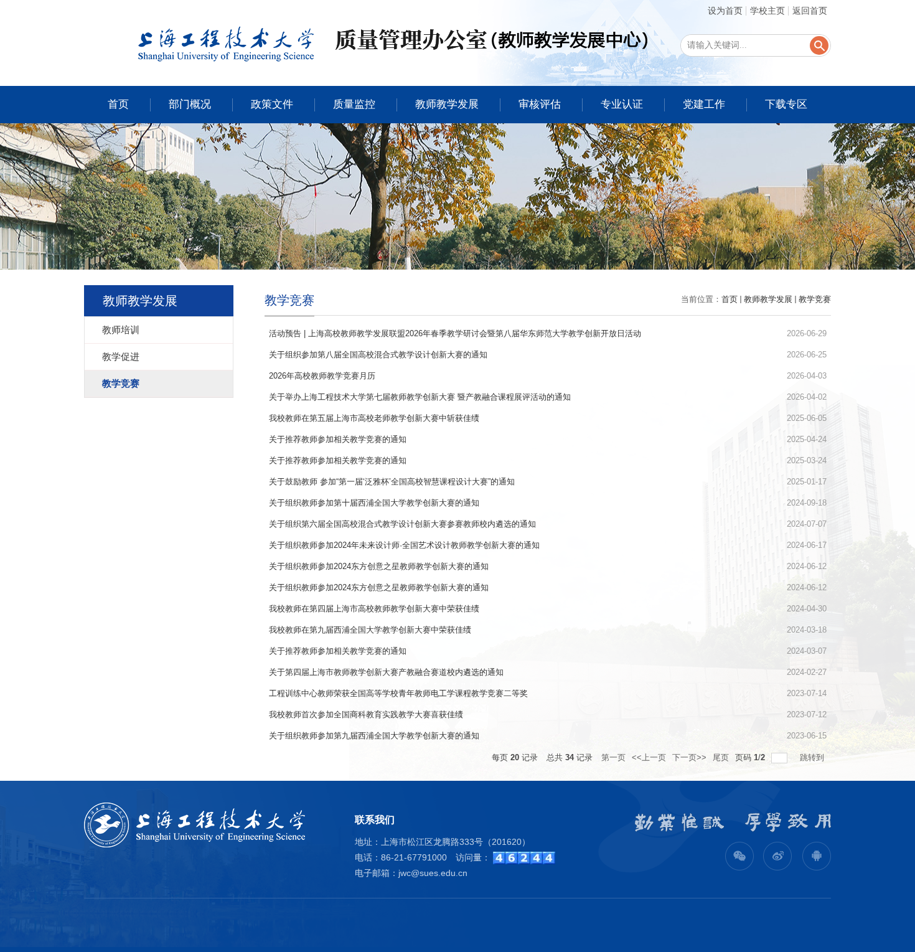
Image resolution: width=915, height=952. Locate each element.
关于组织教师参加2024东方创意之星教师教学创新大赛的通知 (379, 566)
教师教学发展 (447, 104)
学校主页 (767, 11)
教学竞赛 (815, 299)
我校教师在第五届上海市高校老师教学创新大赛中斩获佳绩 (374, 418)
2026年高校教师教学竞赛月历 (322, 375)
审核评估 (539, 104)
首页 (118, 104)
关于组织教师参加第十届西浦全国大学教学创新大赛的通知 (374, 502)
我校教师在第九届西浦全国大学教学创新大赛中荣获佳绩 (370, 629)
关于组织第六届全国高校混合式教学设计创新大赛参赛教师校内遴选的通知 (402, 524)
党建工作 (704, 104)
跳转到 (813, 757)
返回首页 (809, 11)
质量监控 (354, 104)
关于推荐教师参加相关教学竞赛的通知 (337, 439)
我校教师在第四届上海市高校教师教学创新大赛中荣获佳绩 (374, 608)
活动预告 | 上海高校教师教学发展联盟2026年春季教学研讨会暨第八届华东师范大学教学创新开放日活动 (455, 333)
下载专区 (786, 104)
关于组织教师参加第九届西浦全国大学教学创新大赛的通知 (374, 735)
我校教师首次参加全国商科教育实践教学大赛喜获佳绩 (366, 714)
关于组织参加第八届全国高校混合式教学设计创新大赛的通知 (378, 354)
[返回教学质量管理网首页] (367, 42)
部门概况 (190, 104)
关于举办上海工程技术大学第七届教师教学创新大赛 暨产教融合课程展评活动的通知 (420, 397)
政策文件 (272, 104)
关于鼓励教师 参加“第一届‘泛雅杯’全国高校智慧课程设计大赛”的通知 (392, 481)
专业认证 (622, 104)
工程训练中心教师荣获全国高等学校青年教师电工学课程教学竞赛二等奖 (398, 693)
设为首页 (725, 11)
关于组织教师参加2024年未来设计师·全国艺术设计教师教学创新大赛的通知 (404, 545)
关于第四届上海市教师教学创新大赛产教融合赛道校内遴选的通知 (386, 672)
